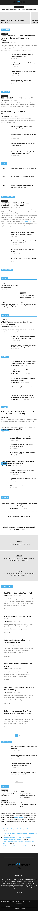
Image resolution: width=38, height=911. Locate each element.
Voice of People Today (15, 907)
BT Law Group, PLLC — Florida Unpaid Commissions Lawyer (20, 833)
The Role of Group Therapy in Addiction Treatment (17, 846)
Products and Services (21, 902)
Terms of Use (32, 902)
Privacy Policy (19, 903)
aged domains (28, 221)
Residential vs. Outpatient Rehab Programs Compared (18, 829)
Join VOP (12, 902)
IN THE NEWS (4, 33)
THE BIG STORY (5, 902)
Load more (18, 781)
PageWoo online (18, 817)
